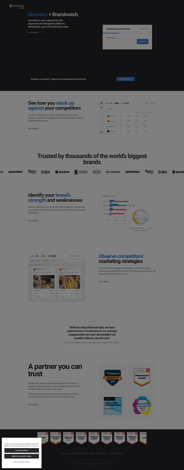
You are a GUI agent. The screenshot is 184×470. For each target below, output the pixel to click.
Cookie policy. (35, 446)
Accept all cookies (21, 450)
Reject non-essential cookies (21, 456)
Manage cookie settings (22, 462)
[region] (22, 453)
